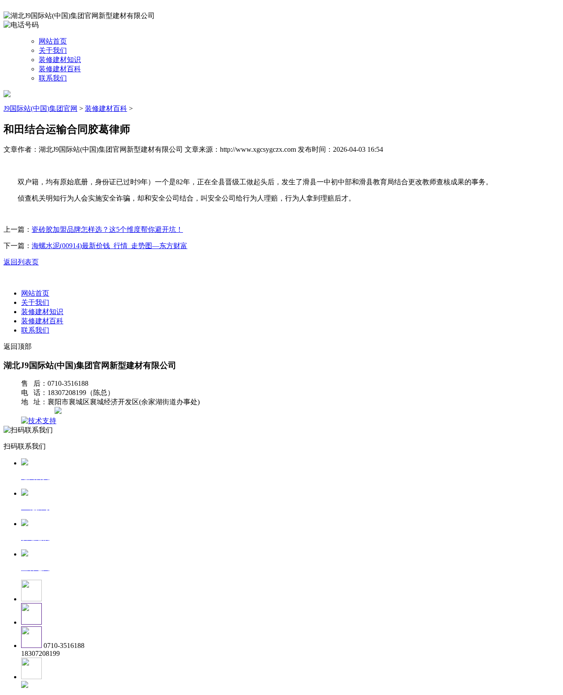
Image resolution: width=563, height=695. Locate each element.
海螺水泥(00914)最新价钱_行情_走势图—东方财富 (109, 245)
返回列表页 (21, 262)
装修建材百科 (60, 69)
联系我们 (53, 78)
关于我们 (53, 50)
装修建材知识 (60, 59)
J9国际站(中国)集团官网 (40, 108)
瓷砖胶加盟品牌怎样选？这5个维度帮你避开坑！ (107, 229)
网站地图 (39, 411)
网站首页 (53, 41)
